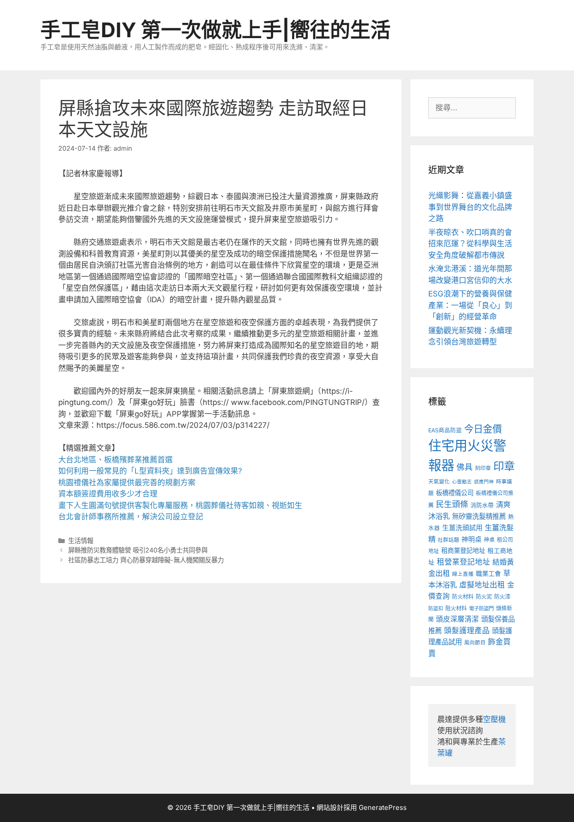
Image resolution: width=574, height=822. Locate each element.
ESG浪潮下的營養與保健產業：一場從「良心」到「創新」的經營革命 (470, 305)
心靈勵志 (462, 482)
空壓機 (494, 719)
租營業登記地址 (463, 561)
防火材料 (463, 596)
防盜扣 (435, 608)
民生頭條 (452, 504)
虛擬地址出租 (482, 584)
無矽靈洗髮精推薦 (479, 516)
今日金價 (483, 429)
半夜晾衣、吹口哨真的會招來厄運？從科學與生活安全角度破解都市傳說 (470, 244)
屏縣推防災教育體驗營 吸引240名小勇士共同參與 (138, 550)
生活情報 (80, 540)
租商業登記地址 (463, 550)
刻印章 (483, 468)
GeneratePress (383, 807)
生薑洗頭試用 (462, 527)
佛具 (465, 467)
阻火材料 (456, 608)
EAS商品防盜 (445, 430)
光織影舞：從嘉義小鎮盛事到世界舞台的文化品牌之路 (470, 207)
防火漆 (502, 596)
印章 (504, 466)
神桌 (489, 539)
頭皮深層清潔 (457, 619)
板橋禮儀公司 (455, 492)
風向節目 (475, 642)
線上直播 (463, 574)
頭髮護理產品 (467, 630)
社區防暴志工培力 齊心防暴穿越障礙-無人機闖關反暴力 (146, 560)
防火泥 (484, 596)
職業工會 (488, 573)
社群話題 (448, 540)
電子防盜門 (481, 608)
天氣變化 (439, 481)
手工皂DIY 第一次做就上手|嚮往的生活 (215, 29)
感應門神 (484, 482)
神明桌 (471, 539)
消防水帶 (482, 505)
